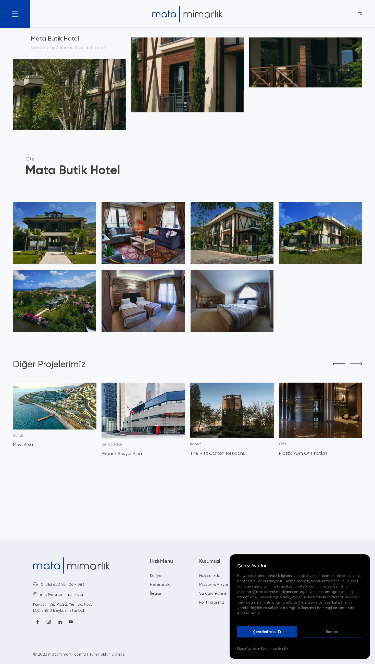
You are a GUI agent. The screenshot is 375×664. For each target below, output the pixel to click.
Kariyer (156, 575)
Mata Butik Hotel (83, 47)
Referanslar (161, 584)
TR (359, 13)
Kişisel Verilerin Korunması (257, 648)
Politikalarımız (211, 602)
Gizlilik (283, 648)
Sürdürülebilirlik (213, 593)
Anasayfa (43, 47)
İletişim (157, 593)
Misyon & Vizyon (214, 584)
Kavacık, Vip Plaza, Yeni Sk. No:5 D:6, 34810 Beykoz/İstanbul (63, 607)
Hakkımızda (209, 575)
